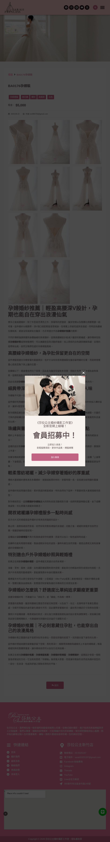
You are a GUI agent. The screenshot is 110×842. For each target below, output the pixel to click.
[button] (83, 372)
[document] (55, 421)
